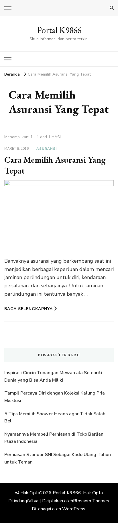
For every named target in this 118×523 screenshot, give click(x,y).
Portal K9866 (59, 30)
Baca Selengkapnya (28, 309)
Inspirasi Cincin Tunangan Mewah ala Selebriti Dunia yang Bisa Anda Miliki (53, 376)
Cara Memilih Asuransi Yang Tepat (54, 165)
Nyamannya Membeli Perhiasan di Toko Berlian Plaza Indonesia (53, 438)
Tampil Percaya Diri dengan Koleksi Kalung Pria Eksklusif (54, 397)
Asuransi (46, 148)
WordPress (73, 509)
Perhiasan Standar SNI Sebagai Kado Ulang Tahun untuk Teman (57, 458)
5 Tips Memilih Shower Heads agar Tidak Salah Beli (54, 417)
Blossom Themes (91, 501)
